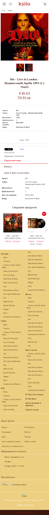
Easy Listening (8, 275)
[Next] (45, 229)
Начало (4, 10)
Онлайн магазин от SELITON (24, 512)
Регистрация (29, 427)
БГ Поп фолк (30, 399)
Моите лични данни (25, 505)
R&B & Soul (8, 302)
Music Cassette (31, 350)
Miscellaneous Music (11, 290)
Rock (5, 313)
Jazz (4, 286)
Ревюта (8, 166)
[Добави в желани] (45, 135)
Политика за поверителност (12, 446)
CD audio (4, 254)
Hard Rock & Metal (10, 279)
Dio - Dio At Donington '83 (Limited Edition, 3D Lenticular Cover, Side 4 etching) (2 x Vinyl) (36, 237)
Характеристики (12, 160)
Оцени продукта (9, 152)
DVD (3, 388)
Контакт (27, 432)
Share (10, 149)
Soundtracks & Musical (11, 317)
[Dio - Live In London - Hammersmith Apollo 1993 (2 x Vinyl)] (24, 60)
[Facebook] (4, 471)
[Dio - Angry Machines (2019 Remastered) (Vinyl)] (12, 223)
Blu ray (28, 294)
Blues (5, 257)
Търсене (27, 437)
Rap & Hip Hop (9, 305)
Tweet (22, 149)
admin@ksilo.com (17, 457)
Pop (4, 298)
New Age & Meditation (11, 294)
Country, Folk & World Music (11, 266)
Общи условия (30, 441)
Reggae (6, 309)
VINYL (10, 10)
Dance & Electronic (10, 271)
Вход (3, 437)
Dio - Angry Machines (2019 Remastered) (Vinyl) (13, 237)
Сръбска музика (32, 410)
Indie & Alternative (10, 283)
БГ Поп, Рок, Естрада (34, 394)
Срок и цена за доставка (16, 173)
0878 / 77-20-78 (18, 466)
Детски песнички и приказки (33, 404)
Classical (6, 261)
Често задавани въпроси (11, 441)
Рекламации (6, 432)
